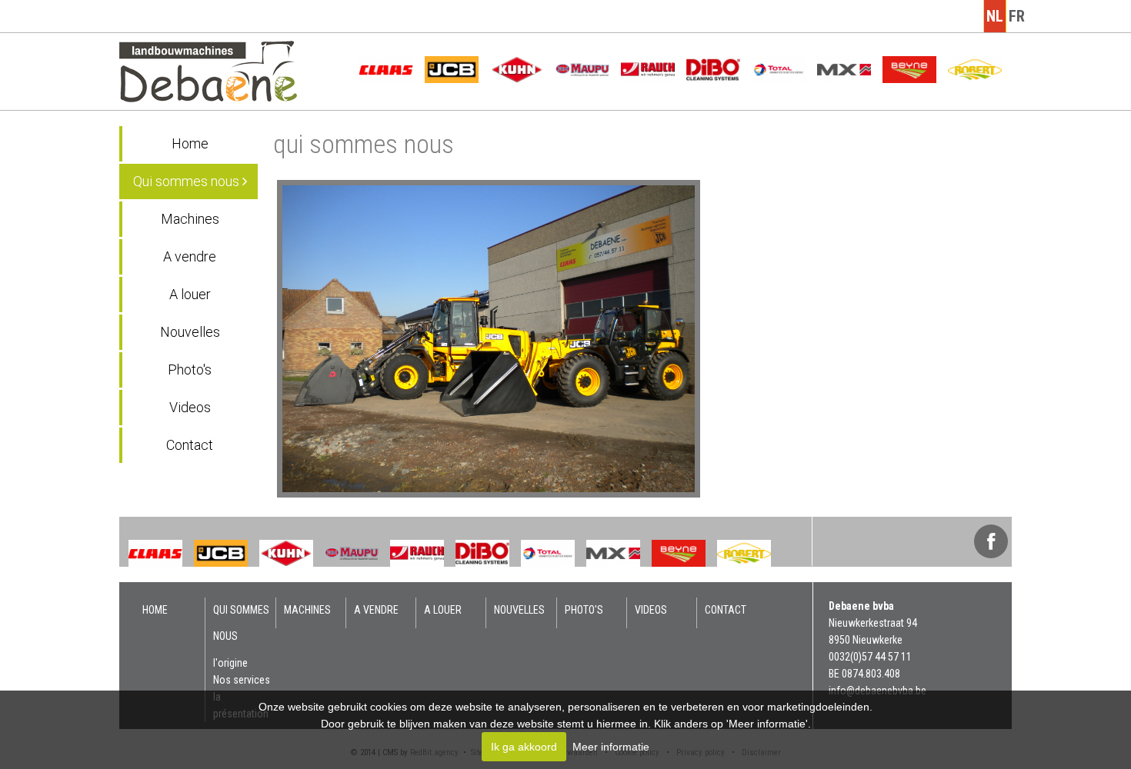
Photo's (190, 369)
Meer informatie (610, 747)
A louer (190, 294)
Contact (189, 445)
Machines (190, 219)
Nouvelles (190, 332)
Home (190, 143)
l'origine (230, 663)
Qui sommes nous (187, 181)
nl (994, 16)
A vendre (189, 256)
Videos (190, 407)
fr (1017, 16)
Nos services (241, 680)
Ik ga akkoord (524, 747)
